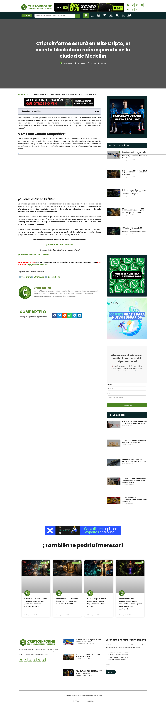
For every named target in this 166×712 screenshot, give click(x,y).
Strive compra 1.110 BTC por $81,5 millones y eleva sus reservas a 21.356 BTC (134, 173)
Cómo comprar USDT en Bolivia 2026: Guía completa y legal (88, 655)
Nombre (109, 384)
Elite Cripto (23, 255)
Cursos (104, 16)
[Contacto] (123, 15)
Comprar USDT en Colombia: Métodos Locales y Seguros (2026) (88, 640)
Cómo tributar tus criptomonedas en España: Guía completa (134, 499)
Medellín (46, 255)
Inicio (86, 16)
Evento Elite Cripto (35, 255)
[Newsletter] (129, 15)
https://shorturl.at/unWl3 (37, 265)
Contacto (123, 16)
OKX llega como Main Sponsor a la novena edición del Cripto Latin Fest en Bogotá (134, 192)
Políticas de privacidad (76, 700)
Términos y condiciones (90, 700)
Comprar (117, 16)
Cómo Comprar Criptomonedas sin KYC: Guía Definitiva (134, 441)
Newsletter (129, 16)
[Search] (77, 16)
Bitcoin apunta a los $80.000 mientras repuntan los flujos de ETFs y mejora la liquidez (134, 211)
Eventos (111, 16)
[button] (96, 111)
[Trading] (98, 15)
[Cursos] (104, 15)
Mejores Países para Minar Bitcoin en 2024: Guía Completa (134, 460)
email (109, 393)
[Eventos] (111, 15)
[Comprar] (117, 15)
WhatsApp (39, 277)
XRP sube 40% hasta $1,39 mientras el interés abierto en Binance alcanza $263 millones (134, 230)
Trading (98, 16)
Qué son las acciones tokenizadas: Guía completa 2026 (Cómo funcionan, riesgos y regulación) (89, 671)
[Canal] (92, 15)
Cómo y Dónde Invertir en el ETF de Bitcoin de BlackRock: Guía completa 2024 (134, 480)
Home (20, 94)
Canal (92, 16)
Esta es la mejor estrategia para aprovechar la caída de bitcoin (134, 422)
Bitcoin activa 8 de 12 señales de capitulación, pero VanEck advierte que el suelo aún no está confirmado (130, 604)
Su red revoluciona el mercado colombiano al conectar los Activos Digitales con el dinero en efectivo (134, 155)
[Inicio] (86, 15)
